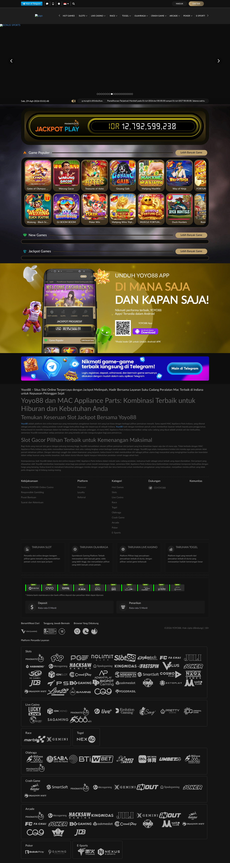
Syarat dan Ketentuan (32, 502)
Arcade (174, 16)
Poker (187, 16)
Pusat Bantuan (28, 497)
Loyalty (81, 492)
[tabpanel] (115, 60)
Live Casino (97, 16)
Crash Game (158, 16)
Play (72, 129)
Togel (125, 16)
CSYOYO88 (160, 488)
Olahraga (140, 16)
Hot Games (69, 16)
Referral (81, 497)
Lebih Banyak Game (191, 152)
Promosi (81, 487)
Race (113, 16)
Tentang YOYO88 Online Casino (37, 487)
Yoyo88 (24, 424)
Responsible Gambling (32, 492)
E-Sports (201, 16)
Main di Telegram (33, 4)
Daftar (196, 4)
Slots (82, 16)
